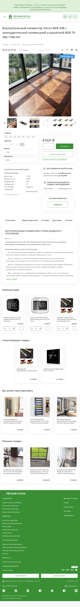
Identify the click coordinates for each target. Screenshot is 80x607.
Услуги (66, 503)
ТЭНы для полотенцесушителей (13, 550)
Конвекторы (15, 44)
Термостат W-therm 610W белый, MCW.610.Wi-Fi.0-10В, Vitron (39, 319)
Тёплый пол (6, 558)
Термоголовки (7, 533)
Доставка (57, 220)
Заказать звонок (20, 576)
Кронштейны (6, 526)
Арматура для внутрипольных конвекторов (26, 370)
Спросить (58, 204)
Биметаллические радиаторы (12, 523)
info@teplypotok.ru (65, 189)
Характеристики (30, 220)
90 (23, 137)
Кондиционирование (10, 566)
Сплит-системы (7, 570)
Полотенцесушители (10, 540)
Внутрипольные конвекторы (33, 44)
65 (6, 137)
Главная (5, 44)
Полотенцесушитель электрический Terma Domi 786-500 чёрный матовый (12, 421)
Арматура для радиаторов (11, 536)
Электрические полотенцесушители (14, 547)
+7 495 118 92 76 (11, 586)
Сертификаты (69, 515)
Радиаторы (6, 516)
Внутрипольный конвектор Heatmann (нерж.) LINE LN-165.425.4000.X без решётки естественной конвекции (39, 472)
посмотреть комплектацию (16, 169)
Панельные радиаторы (10, 530)
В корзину (64, 146)
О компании (68, 507)
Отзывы (45, 220)
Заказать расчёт (59, 576)
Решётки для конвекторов (11, 512)
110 (28, 137)
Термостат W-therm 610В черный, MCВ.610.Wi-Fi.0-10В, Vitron (12, 319)
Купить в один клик (58, 154)
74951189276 (48, 189)
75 (15, 137)
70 (10, 137)
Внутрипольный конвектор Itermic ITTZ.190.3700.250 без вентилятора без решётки (13, 471)
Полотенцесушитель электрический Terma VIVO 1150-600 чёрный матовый (39, 421)
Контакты (67, 511)
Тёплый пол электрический (11, 562)
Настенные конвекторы (10, 506)
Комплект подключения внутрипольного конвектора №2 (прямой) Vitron (66, 319)
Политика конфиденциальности (11, 598)
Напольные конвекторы (10, 509)
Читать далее (11, 279)
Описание (10, 220)
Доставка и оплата (71, 498)
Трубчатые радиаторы (10, 520)
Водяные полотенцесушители (12, 544)
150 (33, 137)
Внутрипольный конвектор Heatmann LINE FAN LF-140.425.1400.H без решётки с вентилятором (66, 472)
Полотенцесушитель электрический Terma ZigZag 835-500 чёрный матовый (66, 421)
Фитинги (5, 553)
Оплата (68, 220)
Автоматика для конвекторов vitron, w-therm (53, 370)
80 (19, 137)
